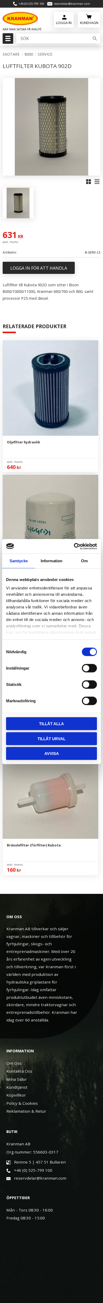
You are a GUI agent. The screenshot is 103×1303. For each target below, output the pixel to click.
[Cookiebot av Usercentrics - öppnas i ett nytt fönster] (74, 546)
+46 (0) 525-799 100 (31, 4)
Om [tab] (84, 561)
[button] (7, 40)
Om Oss (14, 1063)
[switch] (89, 668)
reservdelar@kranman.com (72, 4)
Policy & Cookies (22, 1103)
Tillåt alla (51, 723)
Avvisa (51, 753)
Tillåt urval (51, 738)
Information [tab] (51, 561)
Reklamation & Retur (26, 1111)
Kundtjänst (16, 1087)
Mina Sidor (16, 1079)
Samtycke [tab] (19, 561)
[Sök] (94, 38)
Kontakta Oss (19, 1071)
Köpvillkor (16, 1095)
